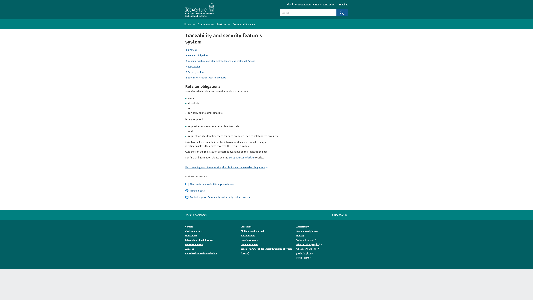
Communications (249, 244)
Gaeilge (343, 4)
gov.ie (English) (303, 253)
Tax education (248, 235)
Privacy (300, 235)
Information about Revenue (199, 240)
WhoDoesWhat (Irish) (306, 249)
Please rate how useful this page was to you (212, 184)
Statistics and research (252, 231)
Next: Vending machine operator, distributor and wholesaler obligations (225, 167)
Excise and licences (243, 24)
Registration (194, 66)
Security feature (196, 72)
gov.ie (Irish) (302, 258)
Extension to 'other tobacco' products (207, 77)
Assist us (189, 249)
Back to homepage (196, 215)
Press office (191, 235)
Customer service (194, 231)
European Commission (241, 157)
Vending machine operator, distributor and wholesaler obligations (221, 61)
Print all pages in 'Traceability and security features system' (220, 197)
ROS (317, 4)
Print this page (197, 190)
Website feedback (305, 240)
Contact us (246, 226)
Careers (189, 226)
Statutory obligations (307, 231)
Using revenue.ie (249, 240)
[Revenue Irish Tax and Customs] (199, 10)
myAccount (304, 4)
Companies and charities (212, 24)
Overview (192, 50)
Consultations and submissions (201, 253)
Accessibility (302, 226)
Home (187, 24)
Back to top (341, 215)
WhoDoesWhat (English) (308, 244)
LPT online (329, 4)
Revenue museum (194, 244)
